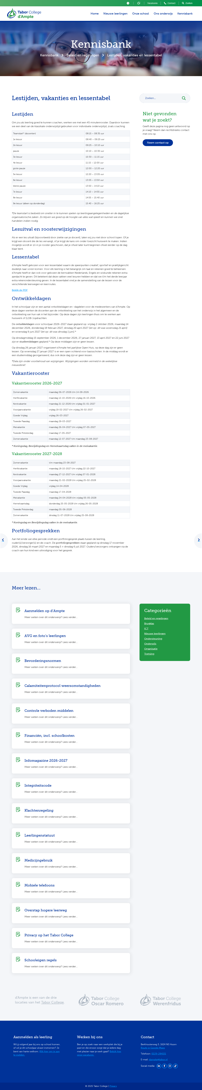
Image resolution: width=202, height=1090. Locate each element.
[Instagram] (170, 1066)
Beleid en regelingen (83, 55)
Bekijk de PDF (20, 290)
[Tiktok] (175, 1066)
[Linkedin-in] (159, 1066)
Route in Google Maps (153, 1047)
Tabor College (52, 1002)
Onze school (140, 13)
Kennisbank (185, 13)
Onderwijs (150, 643)
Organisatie (150, 648)
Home (95, 13)
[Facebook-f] (164, 1066)
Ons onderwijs (163, 13)
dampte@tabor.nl (158, 1059)
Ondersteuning (153, 638)
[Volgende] (199, 540)
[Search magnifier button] (185, 98)
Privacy (113, 1086)
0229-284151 (159, 1053)
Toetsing (149, 653)
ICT (146, 628)
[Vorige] (3, 540)
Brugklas (149, 623)
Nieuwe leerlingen (115, 13)
